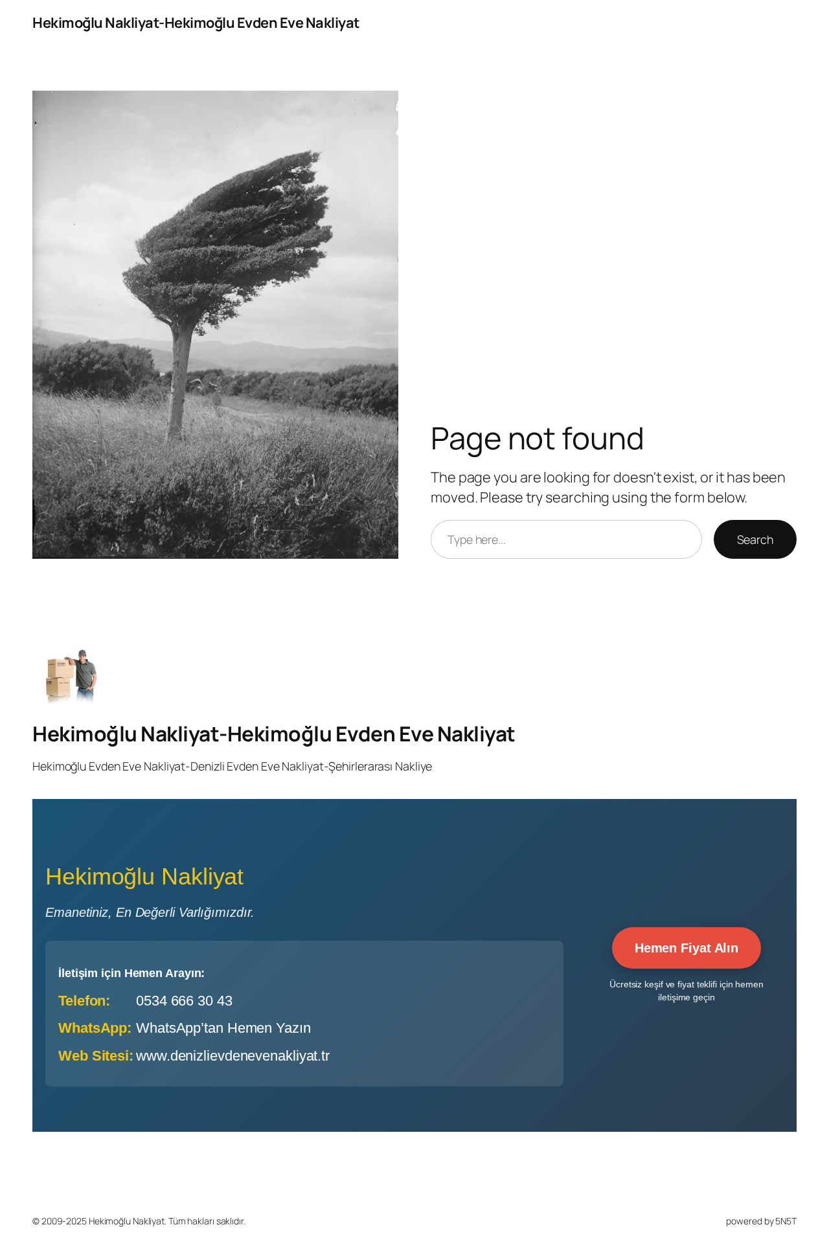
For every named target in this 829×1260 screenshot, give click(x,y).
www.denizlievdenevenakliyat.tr (233, 1056)
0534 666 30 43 (184, 1001)
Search (755, 539)
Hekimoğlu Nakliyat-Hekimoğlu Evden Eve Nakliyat (195, 22)
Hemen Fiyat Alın (686, 948)
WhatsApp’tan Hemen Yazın (223, 1028)
